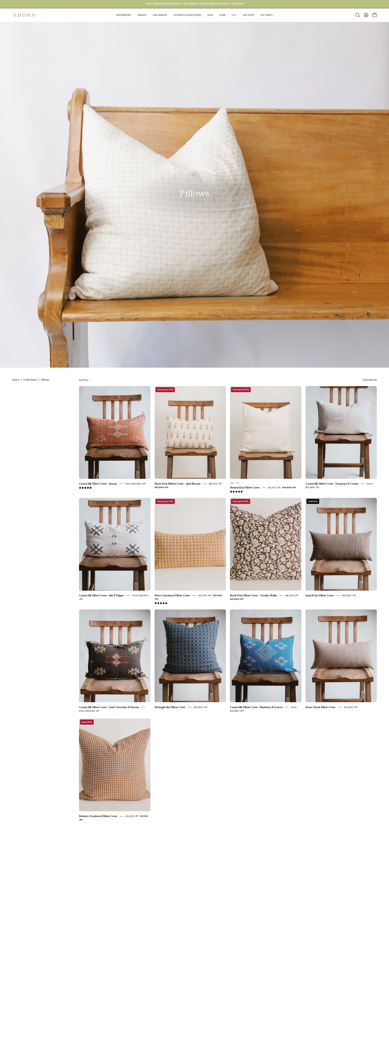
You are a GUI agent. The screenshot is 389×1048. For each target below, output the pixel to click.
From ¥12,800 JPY (135, 483)
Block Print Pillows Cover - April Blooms (177, 483)
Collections (30, 379)
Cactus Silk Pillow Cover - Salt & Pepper (101, 595)
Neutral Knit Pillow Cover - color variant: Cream (232, 483)
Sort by (83, 379)
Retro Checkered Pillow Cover (172, 595)
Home (15, 379)
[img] (85, 488)
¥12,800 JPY (349, 595)
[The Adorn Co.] (26, 15)
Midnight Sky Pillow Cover (170, 707)
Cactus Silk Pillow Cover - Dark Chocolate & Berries (109, 707)
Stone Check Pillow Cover (321, 707)
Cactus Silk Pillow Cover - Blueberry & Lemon (256, 707)
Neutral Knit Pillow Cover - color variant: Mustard (237, 483)
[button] (142, 15)
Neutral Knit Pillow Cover (245, 487)
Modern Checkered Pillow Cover (98, 816)
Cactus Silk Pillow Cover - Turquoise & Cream (332, 483)
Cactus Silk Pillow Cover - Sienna (98, 483)
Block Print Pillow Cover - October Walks (253, 595)
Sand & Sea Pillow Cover (320, 595)
